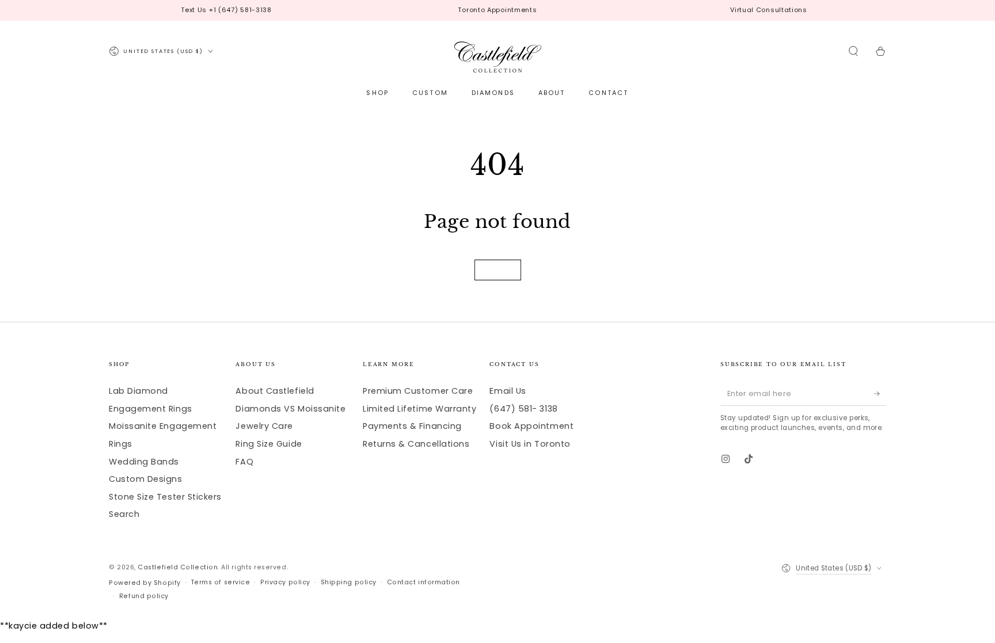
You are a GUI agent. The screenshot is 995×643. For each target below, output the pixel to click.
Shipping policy (349, 582)
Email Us (507, 391)
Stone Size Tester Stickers (165, 497)
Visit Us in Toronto (529, 444)
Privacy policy (285, 582)
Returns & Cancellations (416, 444)
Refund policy (144, 596)
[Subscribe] (880, 393)
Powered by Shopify (145, 583)
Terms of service (220, 582)
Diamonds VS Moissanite (290, 408)
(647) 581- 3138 (523, 408)
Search (124, 514)
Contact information (423, 582)
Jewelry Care (264, 426)
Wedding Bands (144, 461)
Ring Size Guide (269, 444)
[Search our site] (853, 51)
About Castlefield (275, 391)
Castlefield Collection (178, 567)
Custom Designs (146, 479)
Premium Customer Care (418, 391)
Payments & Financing (412, 426)
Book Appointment (531, 426)
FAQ (244, 461)
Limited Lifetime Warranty (420, 408)
